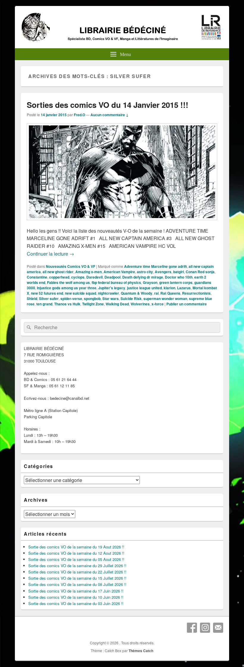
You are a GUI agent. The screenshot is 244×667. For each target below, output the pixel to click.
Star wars (110, 298)
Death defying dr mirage (142, 277)
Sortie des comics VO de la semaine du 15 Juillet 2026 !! (77, 578)
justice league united (144, 287)
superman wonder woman (165, 298)
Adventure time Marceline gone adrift (155, 266)
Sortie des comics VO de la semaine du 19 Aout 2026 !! (76, 547)
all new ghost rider (58, 271)
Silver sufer (49, 298)
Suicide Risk (131, 298)
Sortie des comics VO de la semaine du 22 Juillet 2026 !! (77, 572)
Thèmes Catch (141, 650)
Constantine (37, 277)
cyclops (78, 277)
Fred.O (79, 114)
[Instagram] (205, 628)
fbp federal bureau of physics (116, 282)
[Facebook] (192, 628)
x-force (157, 304)
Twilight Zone (93, 304)
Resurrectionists (196, 293)
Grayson (150, 282)
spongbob (92, 298)
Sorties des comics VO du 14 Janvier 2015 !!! (107, 104)
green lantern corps (176, 282)
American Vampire (119, 271)
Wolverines (140, 304)
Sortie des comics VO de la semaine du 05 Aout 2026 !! (76, 559)
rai (156, 293)
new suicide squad (80, 293)
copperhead (59, 277)
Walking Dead (117, 304)
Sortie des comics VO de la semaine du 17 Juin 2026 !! (75, 591)
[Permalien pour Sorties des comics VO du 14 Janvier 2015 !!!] (122, 223)
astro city (145, 271)
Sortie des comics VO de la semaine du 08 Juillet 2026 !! (77, 584)
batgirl (178, 271)
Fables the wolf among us (68, 282)
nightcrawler (108, 293)
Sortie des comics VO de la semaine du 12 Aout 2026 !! (76, 553)
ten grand (44, 304)
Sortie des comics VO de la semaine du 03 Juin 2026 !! (75, 603)
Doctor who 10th (179, 277)
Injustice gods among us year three (66, 287)
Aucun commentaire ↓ (109, 114)
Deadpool (112, 277)
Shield (32, 298)
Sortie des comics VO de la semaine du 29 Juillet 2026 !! (77, 565)
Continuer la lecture (50, 253)
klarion (169, 287)
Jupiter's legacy (111, 287)
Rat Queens (170, 293)
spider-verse (71, 298)
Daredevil (94, 277)
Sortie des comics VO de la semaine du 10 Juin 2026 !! (75, 597)
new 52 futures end (47, 293)
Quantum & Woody (136, 293)
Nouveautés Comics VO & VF (70, 266)
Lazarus (184, 287)
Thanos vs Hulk (67, 304)
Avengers (163, 271)
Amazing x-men (88, 271)
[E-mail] (218, 628)
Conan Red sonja (200, 271)
